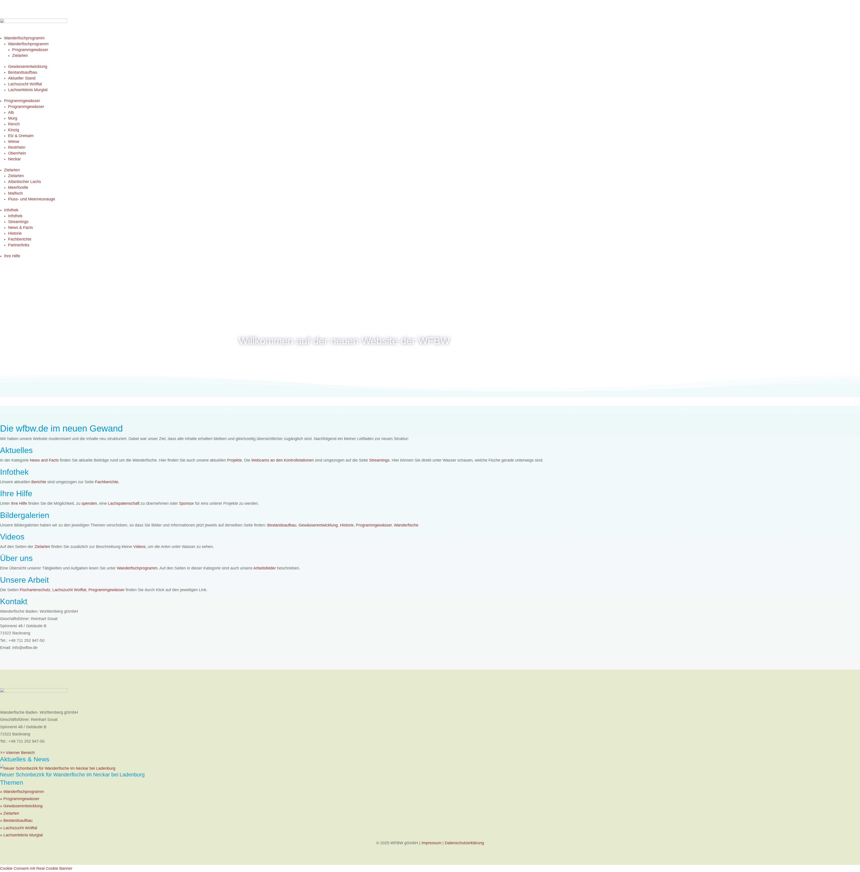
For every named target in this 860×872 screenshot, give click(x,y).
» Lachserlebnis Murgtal (21, 835)
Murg (12, 118)
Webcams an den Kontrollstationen (282, 460)
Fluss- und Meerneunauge (31, 199)
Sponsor (186, 503)
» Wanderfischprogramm (22, 791)
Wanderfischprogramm (24, 38)
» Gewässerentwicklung (21, 806)
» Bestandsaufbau (16, 820)
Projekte (234, 460)
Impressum (431, 843)
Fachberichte (19, 239)
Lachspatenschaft (124, 503)
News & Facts (20, 227)
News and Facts (44, 460)
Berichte (38, 482)
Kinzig (13, 130)
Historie (15, 233)
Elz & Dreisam (21, 135)
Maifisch (15, 193)
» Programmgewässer (19, 799)
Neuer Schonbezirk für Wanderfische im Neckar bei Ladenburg (72, 774)
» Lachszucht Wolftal (18, 828)
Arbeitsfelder (264, 568)
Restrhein (16, 147)
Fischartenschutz (35, 590)
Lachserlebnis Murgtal (27, 90)
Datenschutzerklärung (464, 843)
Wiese (13, 141)
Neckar (14, 159)
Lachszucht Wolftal (25, 84)
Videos (139, 546)
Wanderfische (406, 525)
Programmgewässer (30, 49)
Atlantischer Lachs (24, 181)
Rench (14, 124)
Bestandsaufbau (22, 72)
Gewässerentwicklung (27, 66)
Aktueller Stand (21, 78)
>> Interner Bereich (17, 752)
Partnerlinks (18, 245)
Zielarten (20, 55)
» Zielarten (9, 813)
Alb (11, 112)
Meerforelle (18, 187)
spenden (89, 503)
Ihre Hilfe (12, 256)
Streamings (18, 221)
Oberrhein (17, 153)
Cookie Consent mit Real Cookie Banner (36, 868)
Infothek (11, 210)
